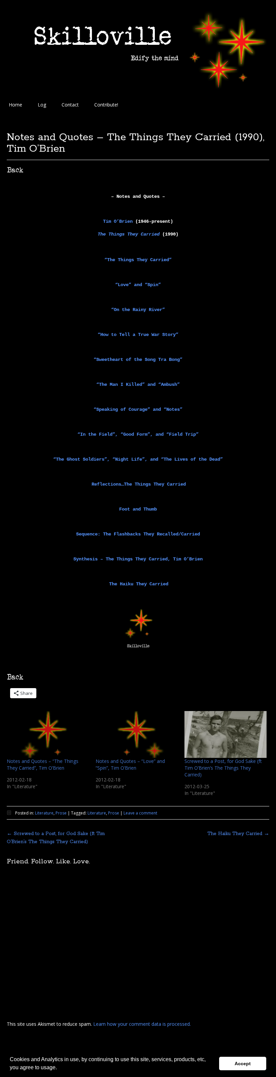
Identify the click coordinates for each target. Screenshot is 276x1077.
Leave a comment (140, 813)
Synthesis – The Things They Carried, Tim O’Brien (138, 559)
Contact (70, 104)
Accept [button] (243, 1063)
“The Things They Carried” (138, 260)
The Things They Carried (129, 234)
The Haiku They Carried (138, 584)
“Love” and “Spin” (138, 284)
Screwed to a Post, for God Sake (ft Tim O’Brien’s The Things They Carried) (223, 768)
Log (42, 104)
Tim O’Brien (118, 221)
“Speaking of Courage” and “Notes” (138, 409)
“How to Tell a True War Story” (138, 334)
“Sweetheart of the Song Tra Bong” (138, 359)
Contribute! (106, 104)
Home (15, 104)
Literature (44, 813)
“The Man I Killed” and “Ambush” (138, 384)
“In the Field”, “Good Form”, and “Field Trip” (138, 434)
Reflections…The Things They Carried (139, 484)
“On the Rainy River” (138, 309)
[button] (59, 1068)
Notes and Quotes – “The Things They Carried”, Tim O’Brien (42, 764)
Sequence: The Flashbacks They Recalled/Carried (138, 534)
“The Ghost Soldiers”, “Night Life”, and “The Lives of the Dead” (138, 459)
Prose (61, 813)
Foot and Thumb (138, 509)
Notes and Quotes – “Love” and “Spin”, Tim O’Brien (130, 764)
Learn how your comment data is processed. (142, 1024)
